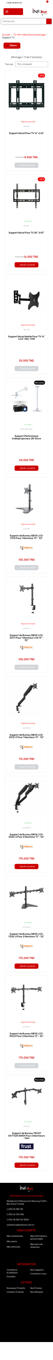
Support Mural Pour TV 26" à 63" (26, 232)
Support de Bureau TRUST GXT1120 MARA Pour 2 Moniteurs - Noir (26, 1136)
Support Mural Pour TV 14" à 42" (26, 133)
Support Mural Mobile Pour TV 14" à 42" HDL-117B (26, 338)
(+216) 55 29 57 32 (14, 3)
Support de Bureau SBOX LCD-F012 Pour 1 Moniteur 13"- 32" (27, 537)
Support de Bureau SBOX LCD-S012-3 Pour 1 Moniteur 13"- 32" (26, 736)
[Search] (49, 21)
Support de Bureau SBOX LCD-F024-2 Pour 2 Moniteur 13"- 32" (26, 935)
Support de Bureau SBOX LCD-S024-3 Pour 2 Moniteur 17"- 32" (26, 836)
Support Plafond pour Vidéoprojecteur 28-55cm (26, 437)
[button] (12, 46)
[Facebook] (18, 1256)
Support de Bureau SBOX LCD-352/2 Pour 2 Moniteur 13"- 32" (26, 1035)
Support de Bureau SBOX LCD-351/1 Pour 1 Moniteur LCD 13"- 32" (27, 638)
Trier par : (9, 64)
